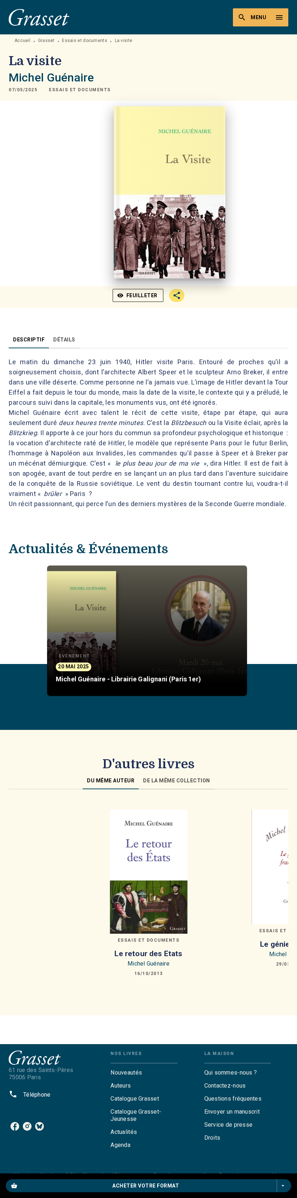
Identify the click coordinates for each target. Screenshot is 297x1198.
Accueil (22, 40)
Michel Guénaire (51, 77)
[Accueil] (39, 17)
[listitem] (15, 1126)
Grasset (46, 40)
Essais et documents (84, 40)
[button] (80, 90)
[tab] (29, 339)
